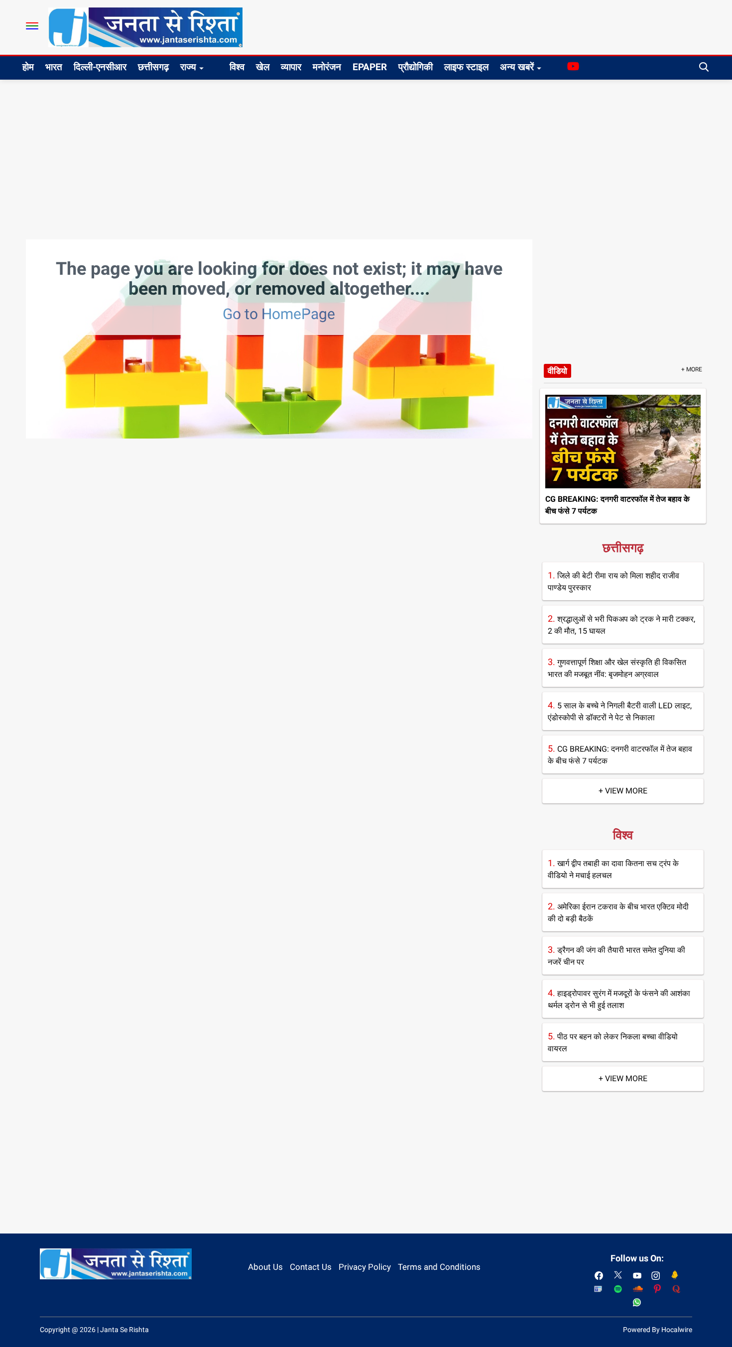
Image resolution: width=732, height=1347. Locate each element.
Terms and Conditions (439, 1267)
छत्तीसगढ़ (153, 67)
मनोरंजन (327, 67)
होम (28, 67)
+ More (691, 369)
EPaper (370, 67)
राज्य (188, 67)
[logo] (145, 27)
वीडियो (557, 371)
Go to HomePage (279, 314)
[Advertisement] (366, 154)
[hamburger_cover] (32, 25)
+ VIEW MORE (623, 790)
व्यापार (291, 67)
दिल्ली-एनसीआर (100, 67)
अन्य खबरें (517, 67)
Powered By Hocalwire (657, 1330)
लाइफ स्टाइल (466, 67)
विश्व (237, 67)
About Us (265, 1267)
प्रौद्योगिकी (415, 67)
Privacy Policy (365, 1267)
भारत (53, 67)
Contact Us (311, 1267)
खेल (262, 67)
